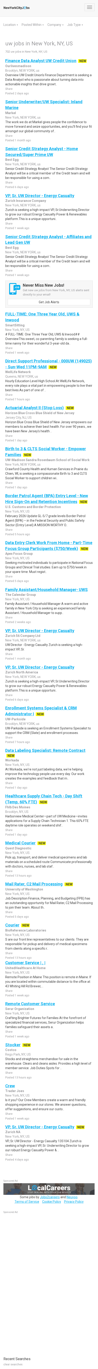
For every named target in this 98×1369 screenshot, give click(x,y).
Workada (12, 760)
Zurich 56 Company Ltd (22, 636)
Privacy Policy (74, 1201)
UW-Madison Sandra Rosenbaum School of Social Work (47, 460)
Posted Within (32, 25)
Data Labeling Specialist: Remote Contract (45, 750)
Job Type (74, 25)
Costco (10, 1050)
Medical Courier (20, 843)
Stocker (13, 1044)
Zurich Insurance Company (25, 201)
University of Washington (24, 889)
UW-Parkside (15, 719)
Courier (12, 925)
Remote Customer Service (30, 1003)
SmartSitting (15, 325)
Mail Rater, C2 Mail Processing (34, 884)
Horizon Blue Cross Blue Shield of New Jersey (39, 413)
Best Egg (12, 159)
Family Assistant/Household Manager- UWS (46, 589)
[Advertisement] (37, 1283)
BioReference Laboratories (25, 930)
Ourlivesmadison (18, 66)
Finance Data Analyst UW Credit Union (40, 60)
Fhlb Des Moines (17, 807)
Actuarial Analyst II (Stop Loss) (34, 407)
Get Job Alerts (49, 302)
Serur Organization (19, 1009)
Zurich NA (12, 1132)
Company (54, 25)
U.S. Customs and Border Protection (33, 507)
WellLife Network (18, 372)
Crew (10, 1085)
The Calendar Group (20, 594)
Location (9, 25)
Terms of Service (27, 1201)
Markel (10, 113)
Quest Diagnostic (18, 848)
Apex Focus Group (19, 553)
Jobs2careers (50, 1197)
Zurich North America (21, 672)
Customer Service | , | (25, 962)
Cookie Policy (51, 1201)
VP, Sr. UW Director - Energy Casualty (39, 195)
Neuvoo (72, 1197)
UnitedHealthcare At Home (25, 968)
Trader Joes (14, 1091)
